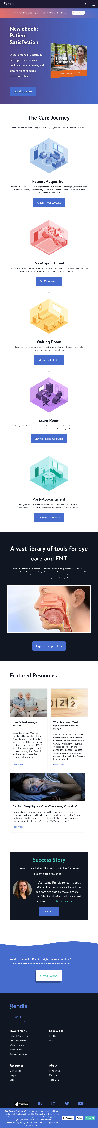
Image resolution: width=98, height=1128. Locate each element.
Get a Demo (49, 975)
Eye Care (53, 1036)
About (53, 1065)
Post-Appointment (19, 1054)
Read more (49, 911)
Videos (13, 1080)
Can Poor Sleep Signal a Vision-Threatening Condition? (47, 802)
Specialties (56, 1031)
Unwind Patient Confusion (49, 438)
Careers (53, 1075)
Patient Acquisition (19, 1036)
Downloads (15, 1071)
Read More (18, 764)
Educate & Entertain (49, 360)
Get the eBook (23, 91)
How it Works (19, 1031)
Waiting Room (17, 1045)
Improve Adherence (49, 517)
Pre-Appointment (18, 1040)
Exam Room (16, 1049)
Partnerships (55, 1071)
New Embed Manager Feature (28, 729)
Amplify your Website (49, 202)
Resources (16, 1065)
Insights (13, 1075)
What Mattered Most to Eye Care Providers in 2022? (69, 729)
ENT (51, 1040)
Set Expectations (49, 281)
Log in (17, 1016)
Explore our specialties (49, 646)
